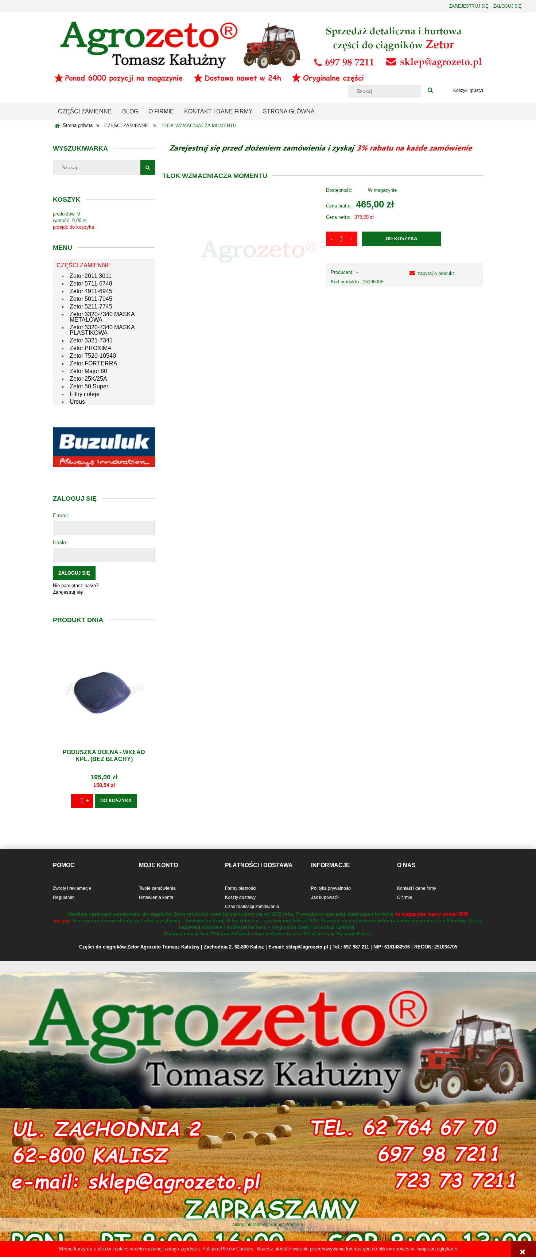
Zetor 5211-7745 (91, 306)
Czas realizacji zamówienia (252, 906)
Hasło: (60, 542)
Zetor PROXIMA (91, 348)
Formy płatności (240, 888)
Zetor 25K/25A (88, 379)
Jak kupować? (325, 897)
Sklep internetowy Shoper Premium (268, 1224)
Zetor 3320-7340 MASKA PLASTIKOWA (102, 330)
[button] (430, 273)
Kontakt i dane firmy (416, 888)
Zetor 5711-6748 (91, 283)
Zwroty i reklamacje (72, 888)
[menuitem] (85, 111)
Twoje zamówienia (157, 888)
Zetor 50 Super (89, 386)
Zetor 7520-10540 (93, 356)
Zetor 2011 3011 (91, 276)
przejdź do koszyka (73, 227)
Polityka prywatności (331, 888)
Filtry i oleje (85, 394)
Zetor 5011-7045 (91, 299)
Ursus (77, 402)
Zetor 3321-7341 (91, 340)
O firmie (404, 897)
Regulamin (64, 897)
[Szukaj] (430, 90)
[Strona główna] (268, 51)
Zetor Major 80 (88, 371)
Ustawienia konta (156, 897)
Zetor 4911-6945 (91, 291)
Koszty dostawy (240, 897)
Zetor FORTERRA (93, 363)
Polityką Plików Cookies (227, 1249)
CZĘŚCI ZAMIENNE (83, 265)
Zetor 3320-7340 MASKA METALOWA (102, 317)
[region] (104, 447)
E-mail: (61, 515)
